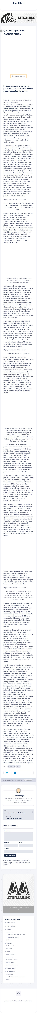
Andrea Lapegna (18, 780)
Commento (7, 831)
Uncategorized (11, 968)
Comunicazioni (11, 926)
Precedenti (11, 945)
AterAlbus (19, 3)
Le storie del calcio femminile (17, 976)
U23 (9, 979)
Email (21, 842)
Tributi (10, 948)
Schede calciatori (13, 965)
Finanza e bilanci (12, 959)
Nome (6, 842)
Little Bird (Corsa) (14, 937)
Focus (9, 940)
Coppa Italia (11, 766)
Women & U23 (11, 971)
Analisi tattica (28, 780)
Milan (18, 766)
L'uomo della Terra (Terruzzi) (17, 934)
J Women (10, 974)
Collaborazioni (11, 922)
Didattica (10, 957)
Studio (8, 951)
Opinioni (9, 929)
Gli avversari (11, 962)
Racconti (9, 943)
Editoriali (10, 932)
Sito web (6, 848)
